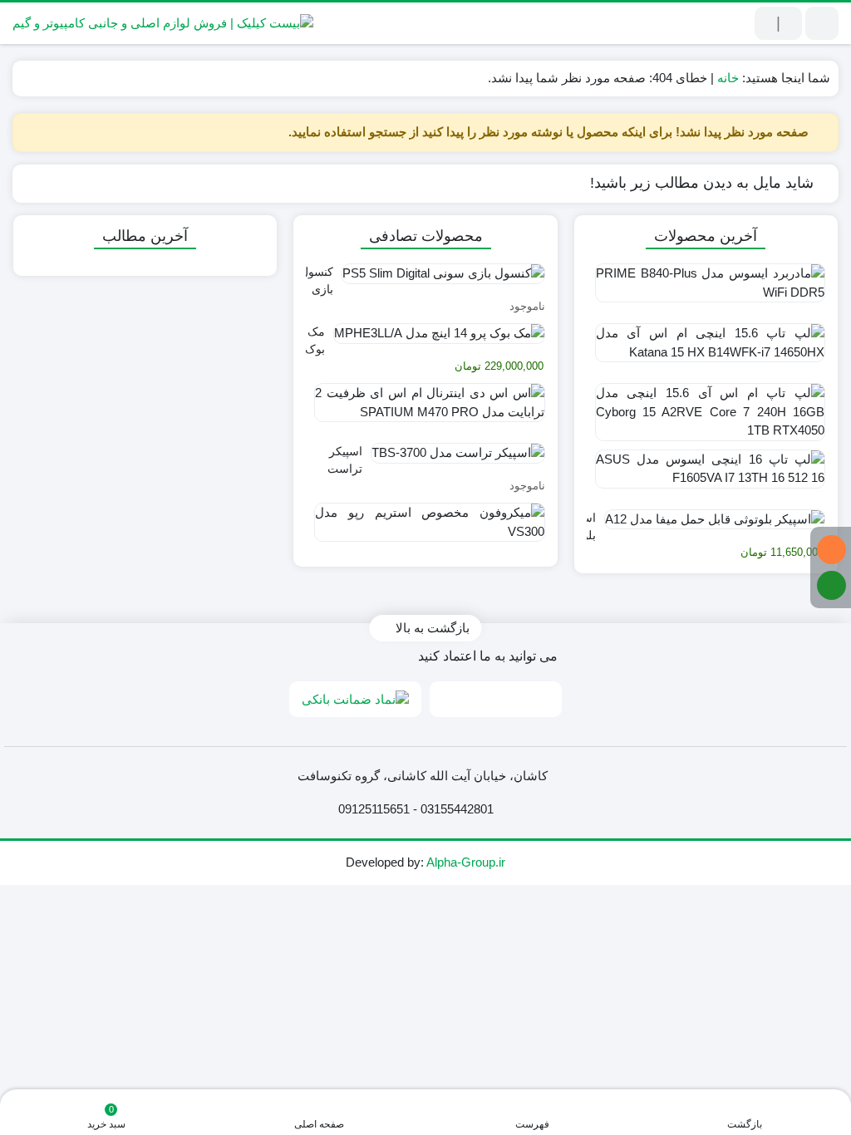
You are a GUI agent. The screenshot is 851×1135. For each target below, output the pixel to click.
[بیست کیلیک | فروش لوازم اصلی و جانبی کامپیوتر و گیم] (162, 22)
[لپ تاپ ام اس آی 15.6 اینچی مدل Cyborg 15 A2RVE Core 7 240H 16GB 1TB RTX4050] (706, 409)
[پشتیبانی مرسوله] (831, 585)
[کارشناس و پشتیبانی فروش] (831, 549)
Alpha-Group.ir (465, 862)
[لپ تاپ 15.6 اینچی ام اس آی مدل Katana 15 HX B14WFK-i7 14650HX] (706, 349)
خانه (728, 78)
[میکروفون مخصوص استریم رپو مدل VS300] (425, 528)
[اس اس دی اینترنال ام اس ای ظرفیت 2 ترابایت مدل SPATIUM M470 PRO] (425, 409)
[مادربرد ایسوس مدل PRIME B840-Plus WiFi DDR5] (706, 289)
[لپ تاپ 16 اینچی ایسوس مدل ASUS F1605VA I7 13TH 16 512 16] (706, 475)
